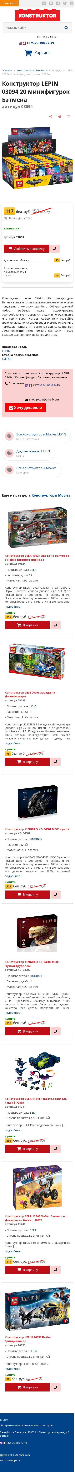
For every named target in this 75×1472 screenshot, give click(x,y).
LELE (33, 706)
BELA (33, 570)
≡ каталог (9, 3)
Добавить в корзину (29, 249)
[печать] (59, 116)
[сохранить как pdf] (69, 116)
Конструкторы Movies (31, 70)
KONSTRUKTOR (37, 16)
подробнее (12, 606)
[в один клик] (55, 249)
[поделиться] (50, 116)
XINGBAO (36, 839)
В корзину (30, 625)
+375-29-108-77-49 (40, 43)
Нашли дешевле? (20, 218)
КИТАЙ (7, 359)
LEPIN (6, 351)
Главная (7, 70)
